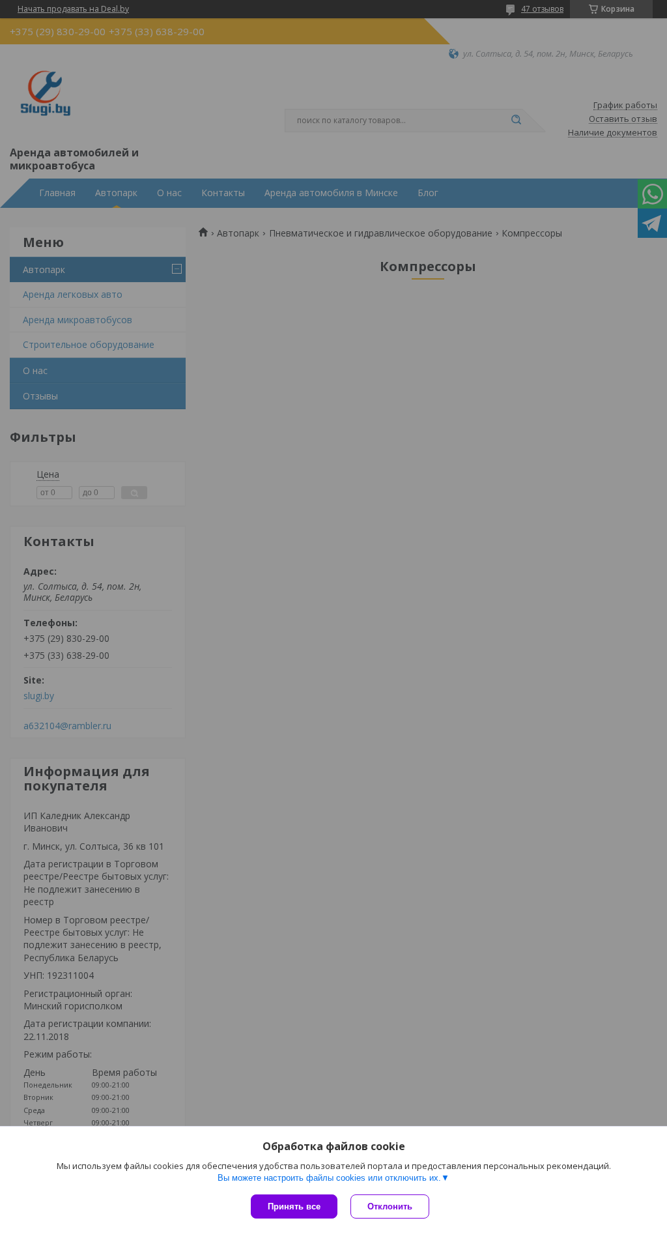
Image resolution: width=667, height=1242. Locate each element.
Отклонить (389, 1206)
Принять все (294, 1206)
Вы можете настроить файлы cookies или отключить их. (329, 1178)
